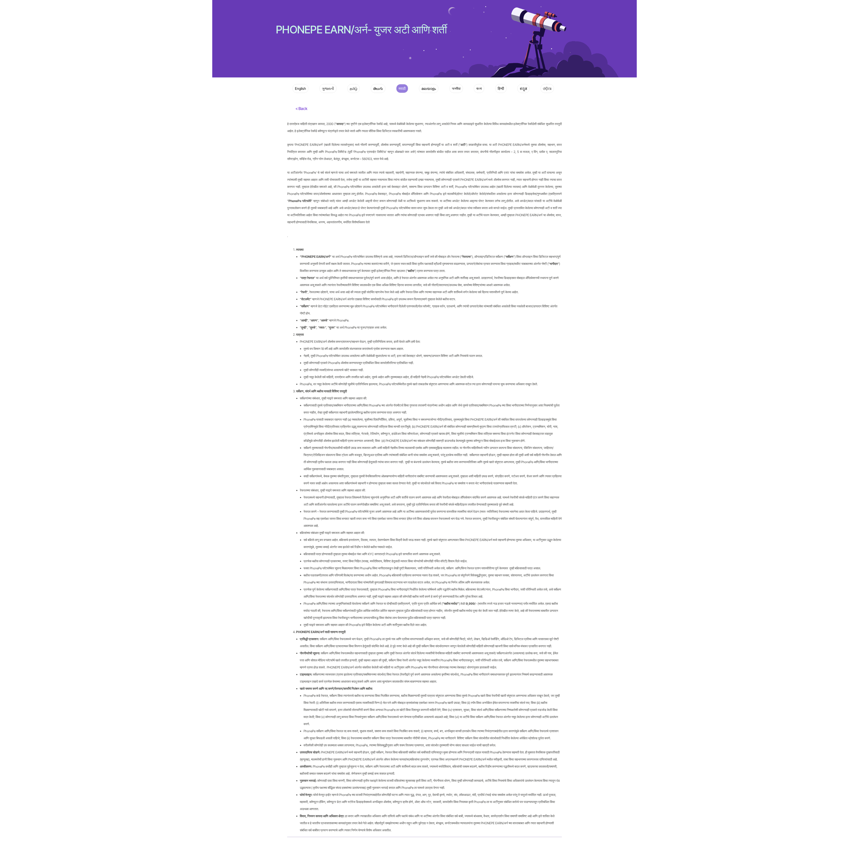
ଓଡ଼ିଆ (547, 88)
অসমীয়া (456, 88)
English (300, 88)
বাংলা (479, 88)
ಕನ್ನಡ (523, 88)
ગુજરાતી (328, 88)
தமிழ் (353, 88)
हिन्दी (501, 88)
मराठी (402, 88)
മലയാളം (428, 88)
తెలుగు (378, 88)
